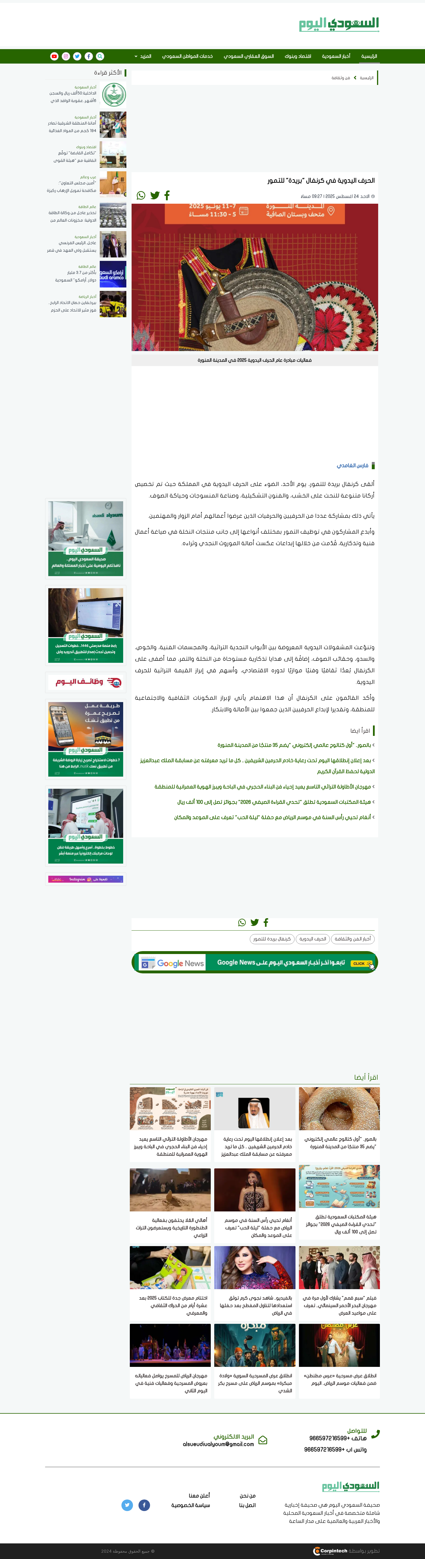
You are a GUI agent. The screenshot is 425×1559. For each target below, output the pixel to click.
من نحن (248, 1496)
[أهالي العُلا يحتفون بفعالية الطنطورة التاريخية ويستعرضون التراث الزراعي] (170, 1189)
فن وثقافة (341, 78)
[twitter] (77, 56)
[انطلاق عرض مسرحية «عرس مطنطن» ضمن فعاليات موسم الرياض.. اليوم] (339, 1344)
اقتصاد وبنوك (298, 56)
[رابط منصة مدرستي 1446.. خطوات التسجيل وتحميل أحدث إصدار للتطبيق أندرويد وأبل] (85, 625)
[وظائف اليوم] (85, 682)
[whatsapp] (141, 195)
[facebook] (88, 56)
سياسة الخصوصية (190, 1505)
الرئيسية (369, 56)
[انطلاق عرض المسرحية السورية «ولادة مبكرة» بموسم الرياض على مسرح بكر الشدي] (254, 1344)
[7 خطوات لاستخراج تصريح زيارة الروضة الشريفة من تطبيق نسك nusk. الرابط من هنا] (85, 738)
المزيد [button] (145, 56)
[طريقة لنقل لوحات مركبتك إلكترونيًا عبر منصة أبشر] (85, 825)
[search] (100, 56)
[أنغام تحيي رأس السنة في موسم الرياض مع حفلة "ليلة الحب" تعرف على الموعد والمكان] (254, 1189)
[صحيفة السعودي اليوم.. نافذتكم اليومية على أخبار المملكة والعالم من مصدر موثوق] (85, 538)
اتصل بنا (247, 1505)
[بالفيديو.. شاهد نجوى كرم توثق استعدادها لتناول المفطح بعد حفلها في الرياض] (254, 1267)
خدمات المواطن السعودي (187, 56)
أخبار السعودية (336, 56)
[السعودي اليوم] (339, 24)
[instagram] (66, 56)
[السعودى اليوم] (351, 1486)
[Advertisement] (170, 24)
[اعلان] (85, 878)
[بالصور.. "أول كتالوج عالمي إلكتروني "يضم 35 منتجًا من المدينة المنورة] (339, 1108)
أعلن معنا (199, 1496)
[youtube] (54, 56)
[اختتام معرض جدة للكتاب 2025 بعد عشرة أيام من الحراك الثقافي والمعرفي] (170, 1267)
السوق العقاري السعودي (249, 56)
